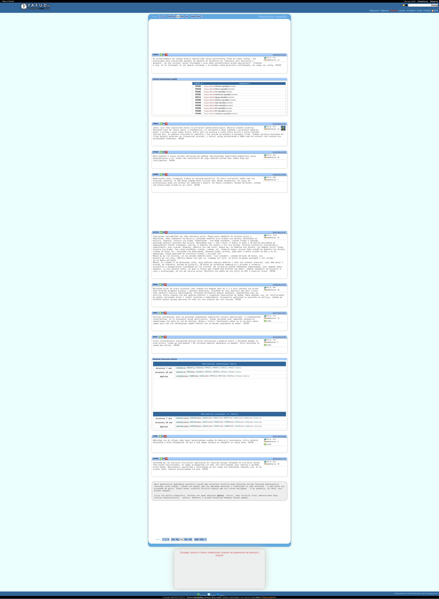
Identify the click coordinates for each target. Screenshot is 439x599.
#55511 (224, 368)
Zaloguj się (434, 1)
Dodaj (419, 11)
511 (174, 16)
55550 (198, 103)
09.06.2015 (277, 459)
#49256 (208, 426)
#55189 (231, 372)
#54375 (258, 426)
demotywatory (198, 597)
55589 (198, 105)
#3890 (194, 376)
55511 (198, 97)
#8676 (213, 376)
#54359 (239, 426)
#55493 (238, 367)
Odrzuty (393, 11)
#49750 (195, 426)
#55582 (180, 368)
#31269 (231, 376)
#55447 (216, 368)
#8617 (222, 376)
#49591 (218, 426)
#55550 (231, 367)
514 (186, 16)
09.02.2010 (277, 436)
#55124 (238, 372)
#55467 (191, 368)
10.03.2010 (277, 337)
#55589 (248, 418)
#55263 (182, 422)
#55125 (208, 372)
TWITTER (212, 595)
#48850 (229, 426)
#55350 (218, 422)
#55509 (200, 368)
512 (178, 16)
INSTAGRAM (203, 595)
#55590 (257, 418)
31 (272, 237)
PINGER (221, 595)
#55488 (200, 372)
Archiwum (411, 11)
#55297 (258, 422)
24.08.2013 (277, 175)
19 (272, 464)
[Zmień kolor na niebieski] (401, 5)
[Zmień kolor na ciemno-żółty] (403, 5)
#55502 (207, 418)
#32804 (246, 376)
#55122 (195, 422)
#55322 (224, 372)
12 (272, 60)
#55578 (228, 418)
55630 (198, 89)
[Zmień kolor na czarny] (406, 5)
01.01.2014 (277, 152)
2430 (193, 16)
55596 (198, 108)
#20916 (204, 376)
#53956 (249, 426)
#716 (239, 376)
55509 (198, 111)
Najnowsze (374, 11)
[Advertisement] (45, 299)
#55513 (217, 418)
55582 (198, 86)
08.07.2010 (277, 313)
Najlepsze (384, 11)
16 (272, 157)
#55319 (191, 372)
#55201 (180, 372)
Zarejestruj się (423, 1)
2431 (198, 16)
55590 (198, 100)
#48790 (182, 426)
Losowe (402, 11)
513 (182, 16)
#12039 (182, 376)
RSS (436, 11)
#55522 (208, 368)
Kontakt (426, 11)
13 (272, 318)
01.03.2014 (277, 124)
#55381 (249, 422)
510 (169, 16)
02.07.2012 (277, 232)
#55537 (182, 418)
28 (272, 290)
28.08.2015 (277, 55)
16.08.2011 (277, 285)
